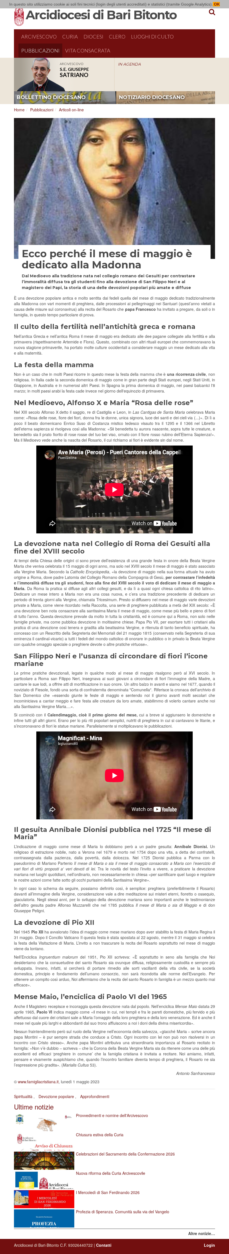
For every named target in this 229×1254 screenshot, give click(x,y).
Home (19, 109)
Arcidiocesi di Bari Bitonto (101, 14)
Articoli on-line (71, 109)
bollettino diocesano (51, 97)
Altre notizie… (201, 1233)
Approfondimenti (94, 1096)
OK (216, 4)
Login (209, 1245)
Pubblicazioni (40, 50)
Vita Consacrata (87, 50)
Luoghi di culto (152, 36)
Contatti (103, 1245)
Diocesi (93, 36)
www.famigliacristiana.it (38, 1081)
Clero (117, 36)
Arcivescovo (39, 36)
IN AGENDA (129, 64)
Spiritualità (23, 1096)
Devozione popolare (56, 1096)
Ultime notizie (34, 1106)
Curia (70, 36)
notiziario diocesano (152, 97)
